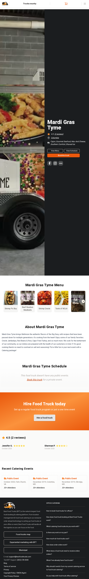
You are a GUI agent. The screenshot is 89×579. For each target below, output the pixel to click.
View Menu (55, 151)
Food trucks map (23, 534)
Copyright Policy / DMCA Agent (15, 573)
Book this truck (63, 155)
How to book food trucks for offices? (59, 511)
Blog (5, 563)
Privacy (6, 570)
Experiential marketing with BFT (23, 542)
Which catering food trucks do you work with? (62, 526)
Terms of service (10, 566)
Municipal (23, 550)
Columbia (55, 138)
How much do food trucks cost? (57, 539)
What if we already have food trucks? (59, 560)
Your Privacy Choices (11, 576)
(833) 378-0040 (23, 560)
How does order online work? (56, 545)
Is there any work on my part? (57, 532)
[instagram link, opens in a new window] (55, 163)
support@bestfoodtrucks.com (20, 557)
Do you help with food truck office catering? (62, 576)
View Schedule (71, 151)
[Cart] (66, 3)
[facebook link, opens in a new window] (49, 163)
